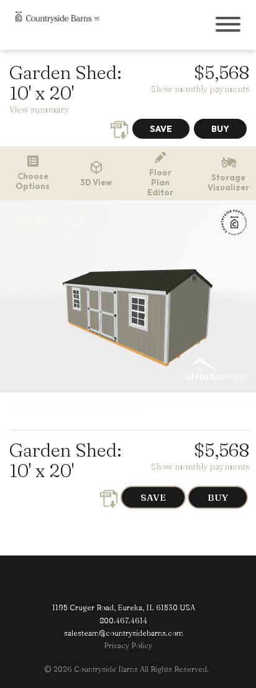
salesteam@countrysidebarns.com (123, 633)
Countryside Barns (117, 582)
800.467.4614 (123, 620)
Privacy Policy (128, 645)
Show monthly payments (200, 89)
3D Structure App (215, 370)
